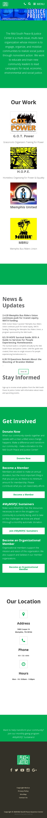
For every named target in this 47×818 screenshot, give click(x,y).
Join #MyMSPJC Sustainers (23, 530)
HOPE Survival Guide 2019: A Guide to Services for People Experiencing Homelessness (20, 340)
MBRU (23, 242)
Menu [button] (41, 4)
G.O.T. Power (23, 136)
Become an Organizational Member (23, 568)
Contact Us (23, 798)
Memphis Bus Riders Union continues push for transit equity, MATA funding (20, 318)
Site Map (23, 794)
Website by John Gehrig (23, 814)
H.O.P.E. (23, 171)
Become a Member (23, 494)
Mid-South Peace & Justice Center (8, 4)
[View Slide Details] (23, 10)
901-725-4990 (23, 655)
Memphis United (23, 207)
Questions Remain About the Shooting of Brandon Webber (21, 360)
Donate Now (23, 458)
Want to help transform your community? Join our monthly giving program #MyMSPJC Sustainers (23, 734)
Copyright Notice (23, 788)
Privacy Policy (23, 791)
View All (24, 371)
